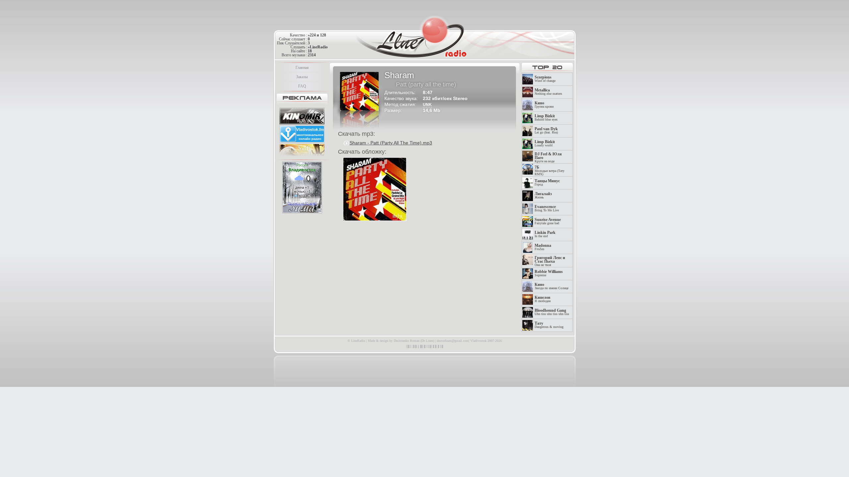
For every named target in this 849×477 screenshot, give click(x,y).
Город (547, 182)
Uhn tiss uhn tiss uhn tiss (552, 312)
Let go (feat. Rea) (546, 130)
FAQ (302, 86)
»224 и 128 (317, 35)
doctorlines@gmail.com (453, 341)
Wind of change (545, 79)
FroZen (543, 247)
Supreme (549, 273)
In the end (545, 234)
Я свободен (543, 299)
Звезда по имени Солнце (551, 286)
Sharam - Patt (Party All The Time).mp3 (391, 142)
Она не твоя (550, 261)
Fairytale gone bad (548, 221)
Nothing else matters (548, 91)
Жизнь (543, 195)
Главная (302, 67)
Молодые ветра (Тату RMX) (549, 171)
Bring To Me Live (547, 208)
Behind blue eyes (546, 117)
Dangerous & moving (549, 325)
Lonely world (545, 143)
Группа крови (544, 104)
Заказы (302, 77)
